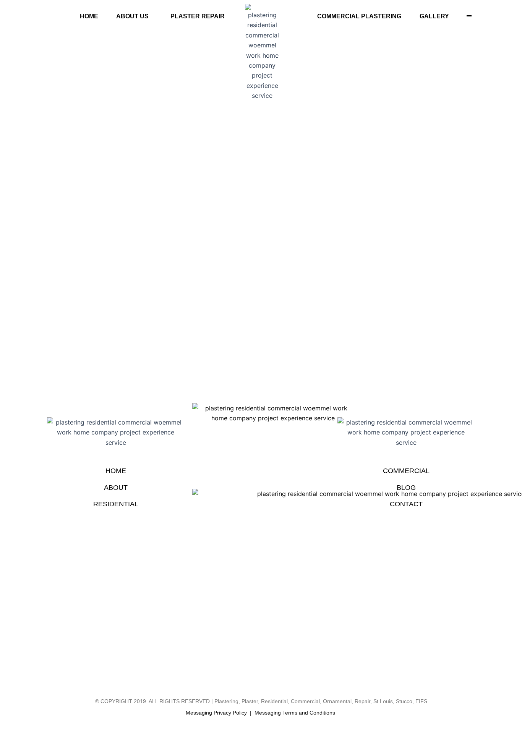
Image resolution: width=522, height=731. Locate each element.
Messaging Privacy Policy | (220, 713)
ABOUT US (132, 16)
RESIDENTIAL (115, 504)
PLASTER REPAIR (197, 16)
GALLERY (434, 16)
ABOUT (116, 487)
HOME (89, 16)
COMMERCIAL (406, 471)
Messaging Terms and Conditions (295, 713)
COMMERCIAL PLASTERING (359, 16)
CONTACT (406, 504)
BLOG (406, 487)
